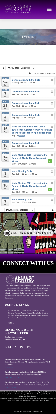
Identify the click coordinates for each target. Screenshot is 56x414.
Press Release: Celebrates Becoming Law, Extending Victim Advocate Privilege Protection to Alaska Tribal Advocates (27, 362)
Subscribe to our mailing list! (15, 339)
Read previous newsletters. (14, 337)
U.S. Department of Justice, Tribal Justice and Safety (26, 310)
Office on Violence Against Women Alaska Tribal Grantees (28, 313)
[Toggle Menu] (49, 9)
